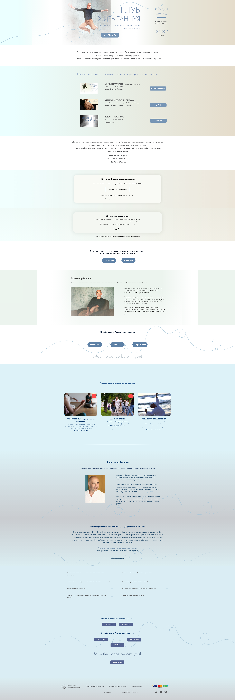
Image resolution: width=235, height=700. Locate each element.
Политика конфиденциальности (95, 686)
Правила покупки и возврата (117, 686)
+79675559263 (106, 692)
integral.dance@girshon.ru (130, 692)
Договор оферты (137, 686)
